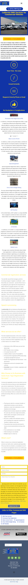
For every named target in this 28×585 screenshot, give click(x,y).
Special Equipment (14, 163)
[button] (21, 3)
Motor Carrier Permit (14, 138)
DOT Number (14, 210)
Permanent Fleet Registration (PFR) (14, 118)
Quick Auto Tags (14, 581)
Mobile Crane (14, 247)
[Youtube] (15, 557)
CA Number (14, 227)
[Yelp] (19, 557)
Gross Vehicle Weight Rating (14, 187)
